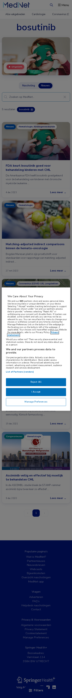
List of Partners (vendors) (20, 371)
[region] (36, 349)
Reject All (36, 381)
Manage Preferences (36, 401)
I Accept (36, 391)
